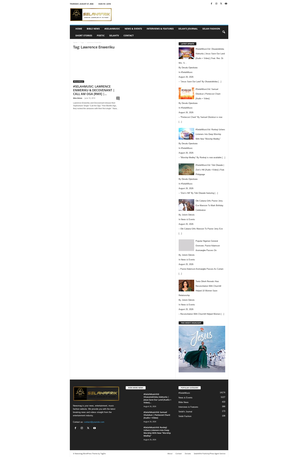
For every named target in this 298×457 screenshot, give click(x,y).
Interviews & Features (160, 28)
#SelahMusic (112, 28)
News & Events (133, 28)
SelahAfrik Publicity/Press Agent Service (209, 453)
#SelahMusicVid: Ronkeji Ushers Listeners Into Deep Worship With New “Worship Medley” (157, 431)
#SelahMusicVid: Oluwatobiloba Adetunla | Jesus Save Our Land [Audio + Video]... (157, 398)
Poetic (101, 35)
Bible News (93, 28)
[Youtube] (226, 4)
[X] (221, 4)
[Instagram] (216, 4)
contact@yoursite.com (94, 422)
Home (78, 28)
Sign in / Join (104, 4)
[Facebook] (211, 4)
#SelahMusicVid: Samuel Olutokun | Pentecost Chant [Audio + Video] (157, 415)
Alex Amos (77, 98)
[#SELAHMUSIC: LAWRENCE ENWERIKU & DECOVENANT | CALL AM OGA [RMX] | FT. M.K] (96, 68)
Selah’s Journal (188, 28)
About (169, 453)
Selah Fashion (211, 28)
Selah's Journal (185, 411)
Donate (188, 453)
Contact (129, 35)
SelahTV (114, 35)
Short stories (83, 35)
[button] (223, 32)
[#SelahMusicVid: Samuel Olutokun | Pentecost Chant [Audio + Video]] (133, 416)
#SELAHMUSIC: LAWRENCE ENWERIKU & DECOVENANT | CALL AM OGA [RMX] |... (94, 90)
